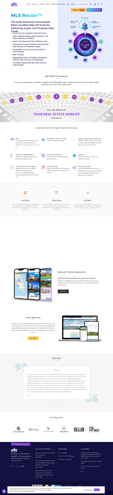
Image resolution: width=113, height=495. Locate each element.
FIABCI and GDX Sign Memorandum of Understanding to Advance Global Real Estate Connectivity (45, 463)
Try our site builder (94, 10)
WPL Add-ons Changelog (64, 459)
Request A (78, 10)
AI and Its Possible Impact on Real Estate (90, 467)
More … (83, 471)
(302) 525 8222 (83, 4)
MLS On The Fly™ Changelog (66, 456)
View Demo (33, 338)
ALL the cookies (47, 490)
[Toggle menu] (101, 4)
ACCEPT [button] (97, 490)
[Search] (98, 4)
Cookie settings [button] (88, 490)
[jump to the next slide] (110, 30)
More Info (63, 291)
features (24, 145)
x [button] (101, 490)
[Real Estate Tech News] (23, 466)
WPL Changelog (62, 453)
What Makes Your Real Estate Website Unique (91, 462)
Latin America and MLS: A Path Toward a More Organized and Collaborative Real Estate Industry (44, 473)
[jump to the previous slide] (2, 30)
